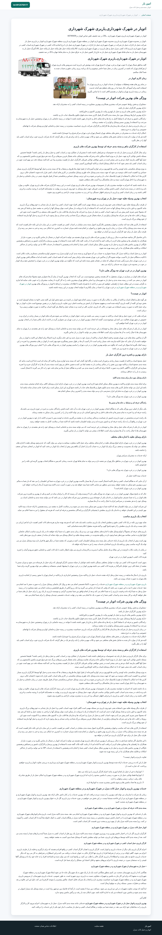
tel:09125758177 (20, 5)
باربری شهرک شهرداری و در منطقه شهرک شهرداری (125, 584)
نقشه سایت (99, 926)
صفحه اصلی (146, 15)
